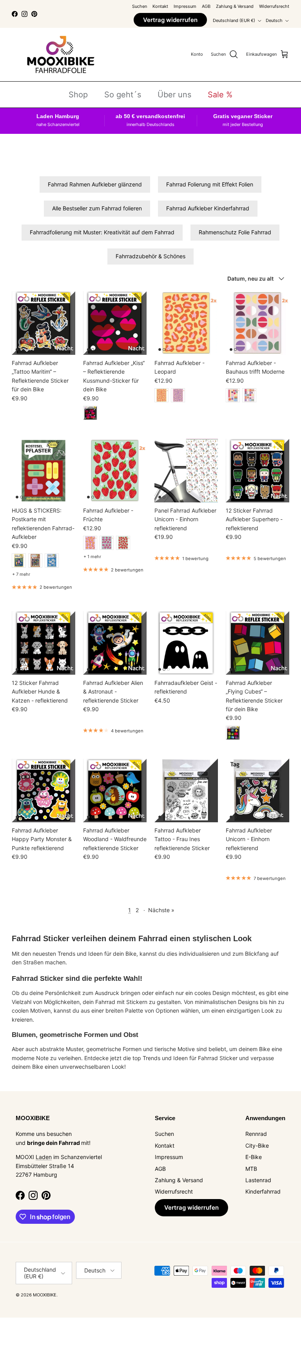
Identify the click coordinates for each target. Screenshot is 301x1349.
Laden (44, 1157)
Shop (78, 94)
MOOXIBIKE (44, 1295)
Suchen (139, 6)
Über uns (174, 94)
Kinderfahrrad (263, 1191)
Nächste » (161, 910)
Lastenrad (258, 1180)
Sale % (220, 94)
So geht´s (122, 94)
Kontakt (160, 6)
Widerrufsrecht (274, 6)
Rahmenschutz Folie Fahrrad (235, 232)
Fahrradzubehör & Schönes (150, 256)
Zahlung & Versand (235, 6)
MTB (251, 1168)
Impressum (185, 6)
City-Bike (257, 1145)
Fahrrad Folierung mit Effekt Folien (209, 184)
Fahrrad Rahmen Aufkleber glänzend (95, 184)
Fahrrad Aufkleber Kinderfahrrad (207, 208)
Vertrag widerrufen (170, 20)
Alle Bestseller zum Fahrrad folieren (97, 208)
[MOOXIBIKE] (61, 54)
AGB (206, 6)
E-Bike (253, 1157)
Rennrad (256, 1133)
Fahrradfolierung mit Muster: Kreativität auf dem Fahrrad (102, 232)
